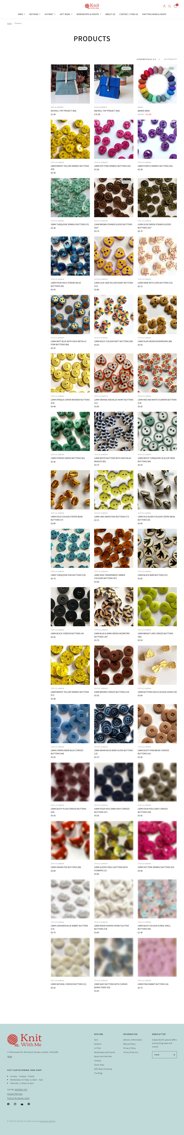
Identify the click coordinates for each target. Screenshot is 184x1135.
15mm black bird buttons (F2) (153, 575)
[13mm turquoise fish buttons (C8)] (70, 548)
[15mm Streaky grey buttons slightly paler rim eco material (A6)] (70, 1074)
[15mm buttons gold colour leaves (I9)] (157, 665)
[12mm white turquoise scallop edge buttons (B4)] (157, 431)
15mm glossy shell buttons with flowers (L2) (111, 869)
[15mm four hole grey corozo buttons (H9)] (157, 782)
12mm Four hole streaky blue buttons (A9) (66, 284)
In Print (49, 14)
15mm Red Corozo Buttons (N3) (110, 1042)
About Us (110, 14)
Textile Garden (57, 162)
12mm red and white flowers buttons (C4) (157, 401)
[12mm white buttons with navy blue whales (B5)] (113, 431)
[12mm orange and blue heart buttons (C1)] (113, 373)
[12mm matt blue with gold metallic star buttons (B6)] (70, 314)
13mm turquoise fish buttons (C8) (68, 575)
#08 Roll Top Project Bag (107, 110)
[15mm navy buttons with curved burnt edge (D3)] (113, 957)
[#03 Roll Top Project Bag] (70, 84)
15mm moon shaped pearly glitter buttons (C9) (111, 927)
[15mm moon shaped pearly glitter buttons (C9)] (113, 898)
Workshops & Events (88, 14)
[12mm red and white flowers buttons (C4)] (157, 373)
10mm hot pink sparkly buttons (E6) (112, 166)
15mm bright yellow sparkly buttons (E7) (70, 694)
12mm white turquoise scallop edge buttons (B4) (156, 460)
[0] (174, 6)
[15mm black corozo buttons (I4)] (70, 606)
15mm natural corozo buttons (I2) (68, 984)
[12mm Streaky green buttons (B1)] (70, 431)
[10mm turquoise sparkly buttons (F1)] (70, 197)
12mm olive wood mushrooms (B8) (155, 341)
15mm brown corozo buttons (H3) (111, 692)
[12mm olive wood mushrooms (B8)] (157, 314)
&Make (140, 107)
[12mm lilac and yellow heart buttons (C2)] (113, 256)
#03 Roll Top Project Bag (63, 110)
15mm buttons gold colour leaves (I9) (157, 692)
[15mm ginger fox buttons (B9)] (70, 840)
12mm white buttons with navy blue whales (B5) (112, 460)
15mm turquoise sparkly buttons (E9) (113, 1101)
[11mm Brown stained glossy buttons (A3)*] (113, 197)
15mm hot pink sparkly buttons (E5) (156, 867)
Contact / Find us (128, 14)
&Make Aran (144, 110)
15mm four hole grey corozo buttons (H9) (153, 810)
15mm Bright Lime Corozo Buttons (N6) (155, 635)
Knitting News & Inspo (154, 14)
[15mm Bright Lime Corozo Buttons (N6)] (157, 606)
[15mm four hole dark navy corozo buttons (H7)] (113, 782)
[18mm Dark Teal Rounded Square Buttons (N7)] (157, 1074)
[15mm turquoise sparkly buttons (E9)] (113, 1074)
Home (9, 23)
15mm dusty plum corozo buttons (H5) (68, 810)
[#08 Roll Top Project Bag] (113, 84)
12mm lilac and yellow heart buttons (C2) (113, 284)
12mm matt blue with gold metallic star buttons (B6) (69, 343)
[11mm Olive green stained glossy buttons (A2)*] (157, 197)
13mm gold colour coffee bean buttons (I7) (67, 518)
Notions (33, 14)
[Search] (169, 6)
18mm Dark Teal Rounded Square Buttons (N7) (154, 1103)
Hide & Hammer (57, 107)
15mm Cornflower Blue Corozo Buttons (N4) (67, 752)
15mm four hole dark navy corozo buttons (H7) (112, 810)
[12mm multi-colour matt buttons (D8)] (113, 314)
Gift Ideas (65, 14)
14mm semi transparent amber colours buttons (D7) (109, 577)
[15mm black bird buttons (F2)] (157, 548)
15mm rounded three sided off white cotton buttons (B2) (157, 1044)
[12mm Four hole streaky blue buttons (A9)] (70, 256)
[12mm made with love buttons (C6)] (157, 256)
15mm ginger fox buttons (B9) (66, 867)
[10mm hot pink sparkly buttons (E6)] (113, 139)
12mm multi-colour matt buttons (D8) (113, 341)
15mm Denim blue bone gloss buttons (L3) (113, 752)
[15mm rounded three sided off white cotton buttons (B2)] (157, 1015)
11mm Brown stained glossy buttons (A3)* (113, 226)
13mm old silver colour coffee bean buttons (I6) (156, 518)
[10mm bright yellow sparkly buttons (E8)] (70, 139)
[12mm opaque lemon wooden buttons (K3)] (70, 373)
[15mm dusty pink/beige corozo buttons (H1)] (157, 723)
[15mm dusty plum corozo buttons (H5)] (70, 782)
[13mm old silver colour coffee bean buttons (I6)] (157, 489)
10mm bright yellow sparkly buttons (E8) (70, 168)
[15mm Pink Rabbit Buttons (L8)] (157, 957)
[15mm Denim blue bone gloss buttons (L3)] (113, 723)
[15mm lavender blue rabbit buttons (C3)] (70, 898)
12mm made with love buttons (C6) (155, 282)
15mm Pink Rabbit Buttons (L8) (153, 984)
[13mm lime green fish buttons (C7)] (113, 489)
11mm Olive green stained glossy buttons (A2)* (154, 226)
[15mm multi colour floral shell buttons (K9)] (157, 898)
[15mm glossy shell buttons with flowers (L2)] (113, 840)
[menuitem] (21, 14)
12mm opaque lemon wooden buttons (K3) (70, 401)
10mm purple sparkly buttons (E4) (155, 166)
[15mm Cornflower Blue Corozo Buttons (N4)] (70, 723)
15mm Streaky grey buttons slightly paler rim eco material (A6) (69, 1103)
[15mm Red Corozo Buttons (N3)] (113, 1015)
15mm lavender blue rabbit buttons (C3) (69, 927)
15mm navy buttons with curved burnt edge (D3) (110, 986)
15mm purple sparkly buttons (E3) (68, 1042)
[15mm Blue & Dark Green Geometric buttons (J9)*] (113, 606)
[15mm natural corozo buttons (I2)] (70, 957)
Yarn (20, 14)
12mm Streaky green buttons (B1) (68, 458)
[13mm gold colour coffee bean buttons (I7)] (70, 489)
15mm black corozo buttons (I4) (67, 633)
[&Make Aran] (157, 84)
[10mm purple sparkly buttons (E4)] (157, 139)
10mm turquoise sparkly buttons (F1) (70, 224)
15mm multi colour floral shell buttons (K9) (154, 927)
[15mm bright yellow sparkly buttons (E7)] (70, 665)
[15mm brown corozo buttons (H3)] (113, 665)
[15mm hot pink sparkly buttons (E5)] (157, 840)
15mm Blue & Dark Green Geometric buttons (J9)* (112, 635)
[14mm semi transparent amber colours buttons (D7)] (113, 548)
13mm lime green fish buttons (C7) (111, 516)
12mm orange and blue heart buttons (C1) (113, 401)
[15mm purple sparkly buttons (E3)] (70, 1015)
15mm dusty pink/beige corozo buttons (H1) (153, 752)
